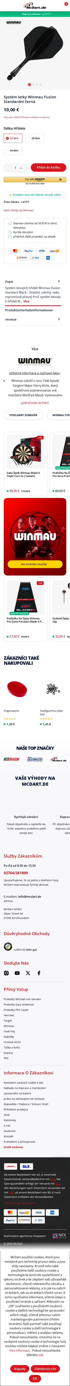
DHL (52, 1179)
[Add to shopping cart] (42, 491)
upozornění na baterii (17, 1093)
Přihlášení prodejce (16, 1109)
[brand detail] (11, 759)
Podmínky (10, 1120)
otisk (7, 1115)
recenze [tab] (10, 319)
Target (8, 1020)
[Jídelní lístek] (5, 5)
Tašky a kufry (12, 1047)
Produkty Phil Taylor (16, 1010)
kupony (8, 1053)
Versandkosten (29, 1203)
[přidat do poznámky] (64, 98)
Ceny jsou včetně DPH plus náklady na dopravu (27, 117)
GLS (57, 1183)
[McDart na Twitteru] (28, 974)
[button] (55, 5)
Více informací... (20, 1350)
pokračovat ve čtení (35, 403)
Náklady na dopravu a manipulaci (25, 1088)
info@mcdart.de (29, 897)
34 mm (14, 150)
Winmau (9, 1026)
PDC (6, 1058)
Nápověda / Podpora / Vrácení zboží (26, 1104)
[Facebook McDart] (38, 974)
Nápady (19, 1369)
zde (40, 1355)
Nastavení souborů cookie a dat (23, 1082)
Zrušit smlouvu (13, 1147)
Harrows (9, 1015)
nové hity (9, 1031)
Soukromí (9, 1131)
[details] (14, 22)
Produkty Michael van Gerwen (22, 999)
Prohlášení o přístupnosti (19, 1141)
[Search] (13, 5)
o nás (7, 1125)
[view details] (25, 464)
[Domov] (34, 5)
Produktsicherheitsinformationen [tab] (29, 310)
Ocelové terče (12, 1042)
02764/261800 (16, 872)
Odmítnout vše (45, 1369)
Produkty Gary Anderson (19, 1004)
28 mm (36, 138)
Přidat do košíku (48, 167)
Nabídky (9, 1036)
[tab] (33, 291)
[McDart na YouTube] (17, 974)
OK (35, 1379)
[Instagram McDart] (6, 974)
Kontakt (8, 1136)
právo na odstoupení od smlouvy (24, 1098)
